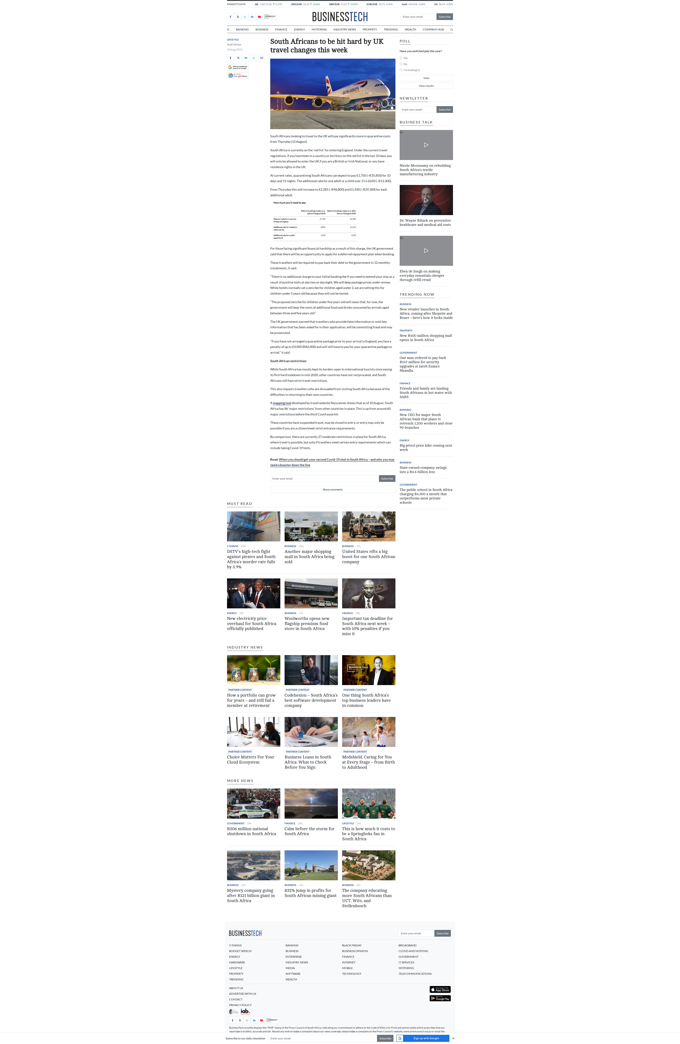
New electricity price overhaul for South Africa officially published (251, 623)
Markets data (236, 4)
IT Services (406, 962)
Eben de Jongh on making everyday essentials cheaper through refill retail (422, 275)
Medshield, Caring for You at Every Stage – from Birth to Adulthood (368, 762)
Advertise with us (242, 993)
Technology (351, 973)
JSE (257, 4)
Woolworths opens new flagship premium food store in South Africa (307, 623)
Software (293, 973)
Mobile (347, 968)
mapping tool (282, 403)
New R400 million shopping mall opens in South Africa (426, 338)
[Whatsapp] (245, 16)
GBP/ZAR (334, 4)
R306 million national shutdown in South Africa (251, 831)
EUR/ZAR (372, 4)
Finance (281, 29)
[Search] (451, 29)
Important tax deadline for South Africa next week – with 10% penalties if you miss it (367, 626)
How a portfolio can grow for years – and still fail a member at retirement (251, 700)
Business (262, 29)
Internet (348, 962)
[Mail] (261, 57)
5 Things (232, 546)
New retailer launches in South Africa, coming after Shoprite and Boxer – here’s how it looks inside (426, 313)
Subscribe (445, 16)
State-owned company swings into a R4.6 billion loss (423, 470)
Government (236, 823)
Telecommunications (415, 973)
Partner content (240, 689)
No (405, 64)
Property (370, 29)
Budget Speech (240, 951)
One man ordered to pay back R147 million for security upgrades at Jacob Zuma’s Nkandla (423, 364)
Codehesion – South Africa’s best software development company (311, 700)
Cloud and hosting (413, 951)
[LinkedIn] (252, 16)
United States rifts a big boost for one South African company (368, 556)
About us (236, 988)
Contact (235, 999)
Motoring (319, 29)
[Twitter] (237, 16)
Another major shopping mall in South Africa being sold (310, 556)
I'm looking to (411, 70)
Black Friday (352, 945)
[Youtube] (259, 16)
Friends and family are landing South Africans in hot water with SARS (426, 392)
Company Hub (433, 29)
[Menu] (228, 29)
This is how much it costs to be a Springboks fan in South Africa (368, 834)
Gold (404, 4)
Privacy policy (240, 1005)
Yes (405, 58)
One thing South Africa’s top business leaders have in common (366, 700)
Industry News (345, 29)
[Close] (453, 1038)
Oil (436, 4)
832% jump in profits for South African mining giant (311, 893)
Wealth (410, 29)
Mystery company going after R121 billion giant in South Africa (251, 895)
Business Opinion (355, 951)
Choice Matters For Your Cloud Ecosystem (250, 760)
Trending (391, 29)
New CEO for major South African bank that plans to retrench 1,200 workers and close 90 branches (426, 421)
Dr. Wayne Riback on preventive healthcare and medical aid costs (425, 223)
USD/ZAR (296, 4)
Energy (299, 29)
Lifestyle (233, 39)
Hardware (237, 962)
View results (426, 85)
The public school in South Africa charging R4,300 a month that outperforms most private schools (426, 496)
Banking (242, 29)
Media (290, 968)
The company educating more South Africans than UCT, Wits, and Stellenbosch (367, 898)
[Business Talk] (270, 16)
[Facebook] (230, 16)
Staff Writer (234, 44)
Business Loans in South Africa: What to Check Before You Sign (308, 762)
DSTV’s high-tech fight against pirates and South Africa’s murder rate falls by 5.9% (251, 559)
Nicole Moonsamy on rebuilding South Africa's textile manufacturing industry (425, 170)
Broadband (407, 945)
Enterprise (294, 956)
